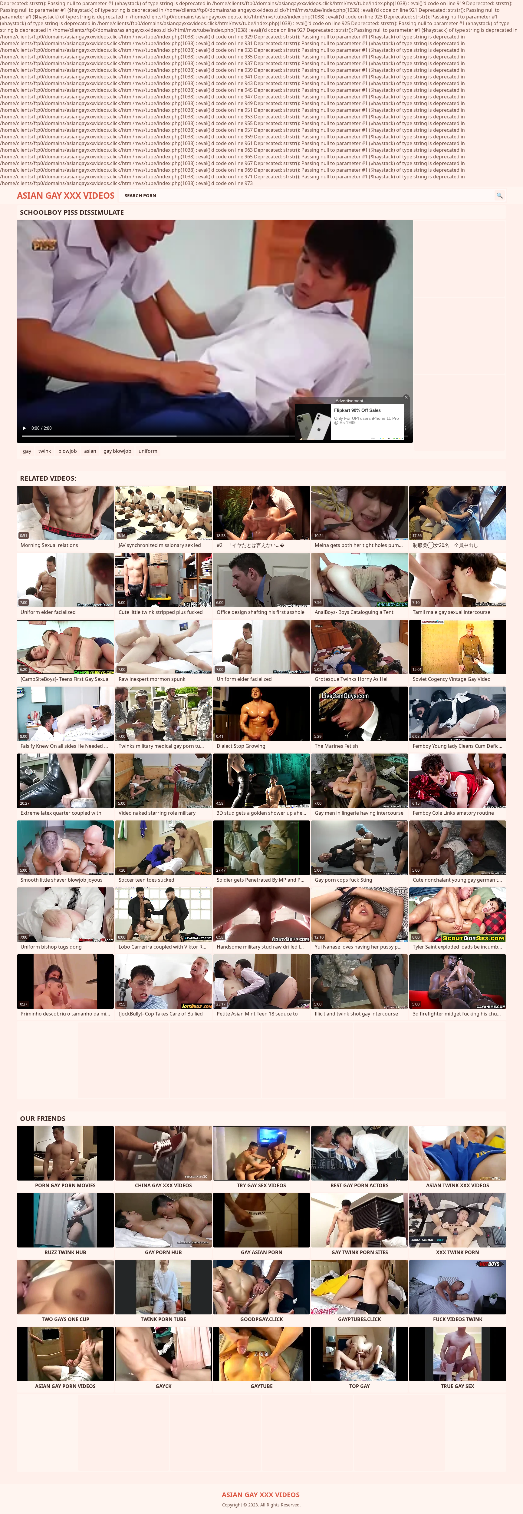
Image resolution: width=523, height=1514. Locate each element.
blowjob (67, 451)
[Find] (500, 195)
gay (27, 451)
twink (44, 451)
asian (90, 451)
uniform (148, 451)
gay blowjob (117, 451)
